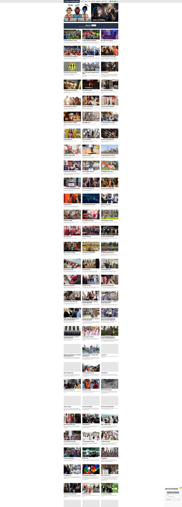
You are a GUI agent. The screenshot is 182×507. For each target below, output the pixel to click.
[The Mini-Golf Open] (109, 435)
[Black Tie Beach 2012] (109, 418)
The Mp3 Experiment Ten (88, 373)
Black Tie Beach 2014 (68, 269)
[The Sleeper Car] (72, 469)
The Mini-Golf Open (105, 441)
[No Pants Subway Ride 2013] (109, 401)
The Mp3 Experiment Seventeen (108, 56)
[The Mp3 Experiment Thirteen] (109, 149)
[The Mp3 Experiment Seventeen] (109, 50)
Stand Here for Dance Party (70, 72)
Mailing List (98, 1)
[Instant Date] (91, 452)
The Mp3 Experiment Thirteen (108, 155)
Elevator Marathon (86, 139)
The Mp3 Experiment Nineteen (89, 40)
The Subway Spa (86, 269)
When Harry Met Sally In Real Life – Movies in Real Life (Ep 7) (72, 319)
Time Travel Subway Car (88, 188)
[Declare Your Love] (91, 149)
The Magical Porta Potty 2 (107, 171)
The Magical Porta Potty (88, 220)
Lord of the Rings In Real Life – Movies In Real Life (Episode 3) (108, 337)
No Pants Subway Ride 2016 (107, 188)
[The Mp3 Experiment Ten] (91, 367)
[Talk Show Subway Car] (72, 384)
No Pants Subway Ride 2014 (107, 285)
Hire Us (86, 1)
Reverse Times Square (106, 389)
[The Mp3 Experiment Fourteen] (109, 116)
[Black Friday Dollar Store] (72, 418)
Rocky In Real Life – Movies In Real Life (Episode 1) (90, 355)
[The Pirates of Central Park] (91, 246)
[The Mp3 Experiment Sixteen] (72, 84)
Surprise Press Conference (70, 171)
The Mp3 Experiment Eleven (107, 252)
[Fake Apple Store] (91, 116)
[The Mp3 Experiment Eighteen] (72, 50)
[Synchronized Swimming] (72, 435)
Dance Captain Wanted (88, 171)
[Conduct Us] (109, 349)
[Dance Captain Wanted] (91, 165)
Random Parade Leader (69, 155)
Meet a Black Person (106, 475)
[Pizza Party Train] (72, 230)
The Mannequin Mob (106, 269)
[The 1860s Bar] (109, 367)
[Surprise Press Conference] (72, 165)
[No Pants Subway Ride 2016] (109, 182)
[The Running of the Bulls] (91, 331)
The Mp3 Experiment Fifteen (70, 106)
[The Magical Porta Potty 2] (109, 165)
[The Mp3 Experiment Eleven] (109, 246)
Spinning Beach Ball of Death (89, 475)
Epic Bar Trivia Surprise (87, 106)
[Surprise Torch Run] (91, 279)
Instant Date (85, 458)
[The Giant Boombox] (91, 84)
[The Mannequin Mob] (109, 263)
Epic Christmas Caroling (69, 252)
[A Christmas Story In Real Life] (72, 296)
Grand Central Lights (87, 406)
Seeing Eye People (86, 389)
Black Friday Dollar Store (69, 424)
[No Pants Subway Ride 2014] (109, 279)
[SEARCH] (117, 1)
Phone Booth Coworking (107, 90)
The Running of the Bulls (87, 337)
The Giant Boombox (87, 90)
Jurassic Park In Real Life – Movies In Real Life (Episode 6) (90, 319)
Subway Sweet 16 (68, 139)
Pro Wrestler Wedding (106, 493)
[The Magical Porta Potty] (91, 214)
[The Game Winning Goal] (91, 50)
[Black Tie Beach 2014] (72, 263)
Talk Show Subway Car (69, 389)
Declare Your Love (86, 155)
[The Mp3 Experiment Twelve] (91, 198)
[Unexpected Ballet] (72, 214)
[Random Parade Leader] (72, 149)
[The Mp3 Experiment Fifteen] (72, 100)
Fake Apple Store (86, 122)
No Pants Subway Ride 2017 (107, 139)
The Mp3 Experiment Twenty (70, 40)
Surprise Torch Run (86, 285)
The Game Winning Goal (88, 56)
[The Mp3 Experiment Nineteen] (91, 34)
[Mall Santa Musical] (91, 488)
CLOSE (181, 487)
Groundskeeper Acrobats (107, 220)
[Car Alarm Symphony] (72, 452)
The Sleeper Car (67, 475)
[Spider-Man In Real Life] (72, 279)
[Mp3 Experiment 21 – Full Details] (77, 12)
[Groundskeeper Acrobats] (109, 214)
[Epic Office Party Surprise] (109, 34)
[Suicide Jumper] (72, 401)
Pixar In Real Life (104, 72)
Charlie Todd (104, 1)
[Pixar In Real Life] (109, 66)
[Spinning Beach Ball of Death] (91, 469)
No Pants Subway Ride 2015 (107, 236)
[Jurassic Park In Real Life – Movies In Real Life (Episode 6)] (91, 313)
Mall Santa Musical (86, 493)
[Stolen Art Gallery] (104, 12)
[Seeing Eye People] (91, 384)
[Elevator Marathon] (91, 133)
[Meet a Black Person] (109, 469)
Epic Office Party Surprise (107, 40)
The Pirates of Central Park (88, 252)
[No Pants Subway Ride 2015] (109, 230)
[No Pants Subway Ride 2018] (109, 100)
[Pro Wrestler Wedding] (109, 488)
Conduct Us (104, 355)
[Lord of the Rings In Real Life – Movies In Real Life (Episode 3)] (109, 331)
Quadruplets (104, 458)
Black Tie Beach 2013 (68, 373)
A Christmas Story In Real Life (70, 301)
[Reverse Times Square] (109, 384)
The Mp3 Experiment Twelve (89, 204)
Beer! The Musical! (86, 236)
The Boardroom (86, 424)
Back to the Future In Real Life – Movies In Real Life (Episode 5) (108, 319)
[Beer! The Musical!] (91, 230)
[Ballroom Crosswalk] (109, 198)
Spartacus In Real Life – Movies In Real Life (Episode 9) (90, 302)
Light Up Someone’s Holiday (70, 122)
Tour (89, 1)
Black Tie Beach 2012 (106, 424)
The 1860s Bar (104, 373)
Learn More (93, 25)
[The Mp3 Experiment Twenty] (72, 34)
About (82, 1)
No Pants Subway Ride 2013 (107, 406)
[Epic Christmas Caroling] (72, 246)
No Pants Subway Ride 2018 (107, 106)
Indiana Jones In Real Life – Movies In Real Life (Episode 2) (72, 355)
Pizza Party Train (68, 236)
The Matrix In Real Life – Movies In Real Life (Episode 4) (71, 337)
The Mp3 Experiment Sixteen (70, 90)
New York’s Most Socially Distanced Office (90, 73)
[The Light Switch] (72, 198)
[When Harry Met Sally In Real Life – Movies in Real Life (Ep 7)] (72, 313)
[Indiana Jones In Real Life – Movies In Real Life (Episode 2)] (72, 349)
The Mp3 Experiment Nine (88, 441)
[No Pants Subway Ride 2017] (109, 133)
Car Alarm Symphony (69, 458)
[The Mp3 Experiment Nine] (91, 435)
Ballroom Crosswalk (105, 204)
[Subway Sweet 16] (72, 133)
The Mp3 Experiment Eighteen (71, 56)
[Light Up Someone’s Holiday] (72, 116)
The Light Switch (67, 204)
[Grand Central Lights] (91, 401)
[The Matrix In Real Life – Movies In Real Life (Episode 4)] (72, 331)
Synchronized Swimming (69, 441)
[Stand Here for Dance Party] (72, 66)
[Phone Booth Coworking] (109, 84)
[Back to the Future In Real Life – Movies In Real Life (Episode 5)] (109, 313)
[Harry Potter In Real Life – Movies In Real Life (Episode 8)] (109, 296)
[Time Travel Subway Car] (91, 182)
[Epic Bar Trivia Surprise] (91, 100)
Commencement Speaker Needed (72, 188)
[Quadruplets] (109, 452)
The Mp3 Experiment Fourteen (108, 122)
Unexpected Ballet (68, 220)
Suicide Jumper (67, 406)
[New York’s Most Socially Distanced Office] (91, 66)
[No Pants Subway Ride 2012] (72, 488)
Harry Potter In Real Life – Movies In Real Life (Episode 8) (109, 302)
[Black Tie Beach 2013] (72, 367)
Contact (93, 1)
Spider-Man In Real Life (69, 285)
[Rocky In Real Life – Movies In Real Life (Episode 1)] (91, 349)
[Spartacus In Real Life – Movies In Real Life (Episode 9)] (91, 296)
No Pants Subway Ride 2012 (70, 493)
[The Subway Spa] (91, 263)
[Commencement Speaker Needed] (72, 182)
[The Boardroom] (91, 418)
